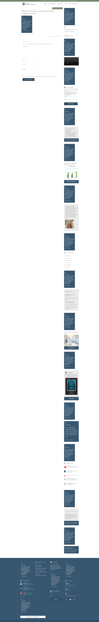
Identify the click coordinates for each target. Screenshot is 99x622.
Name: (65, 96)
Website (24, 69)
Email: (65, 99)
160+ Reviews (71, 475)
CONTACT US (75, 3)
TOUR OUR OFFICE (71, 347)
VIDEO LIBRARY (66, 267)
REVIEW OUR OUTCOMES (71, 181)
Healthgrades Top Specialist (55, 567)
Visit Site (25, 590)
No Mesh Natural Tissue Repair (41, 568)
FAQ (70, 3)
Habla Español (68, 548)
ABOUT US (60, 3)
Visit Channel (74, 467)
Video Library (37, 573)
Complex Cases (70, 206)
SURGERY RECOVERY (67, 262)
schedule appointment (73, 0)
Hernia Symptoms (38, 566)
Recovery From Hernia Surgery (40, 575)
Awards (70, 373)
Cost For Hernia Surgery (39, 570)
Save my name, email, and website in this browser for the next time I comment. (40, 76)
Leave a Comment (57, 36)
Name (24, 59)
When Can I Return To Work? (71, 304)
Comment (25, 46)
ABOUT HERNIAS (51, 3)
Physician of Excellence (54, 564)
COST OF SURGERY (67, 258)
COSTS (66, 3)
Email (24, 64)
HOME (45, 3)
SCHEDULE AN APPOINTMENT (33, 616)
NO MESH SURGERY (67, 255)
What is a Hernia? (38, 564)
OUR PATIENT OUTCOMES (68, 260)
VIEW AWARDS (71, 398)
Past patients (75, 483)
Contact (70, 581)
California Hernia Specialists (28, 4)
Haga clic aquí (73, 551)
